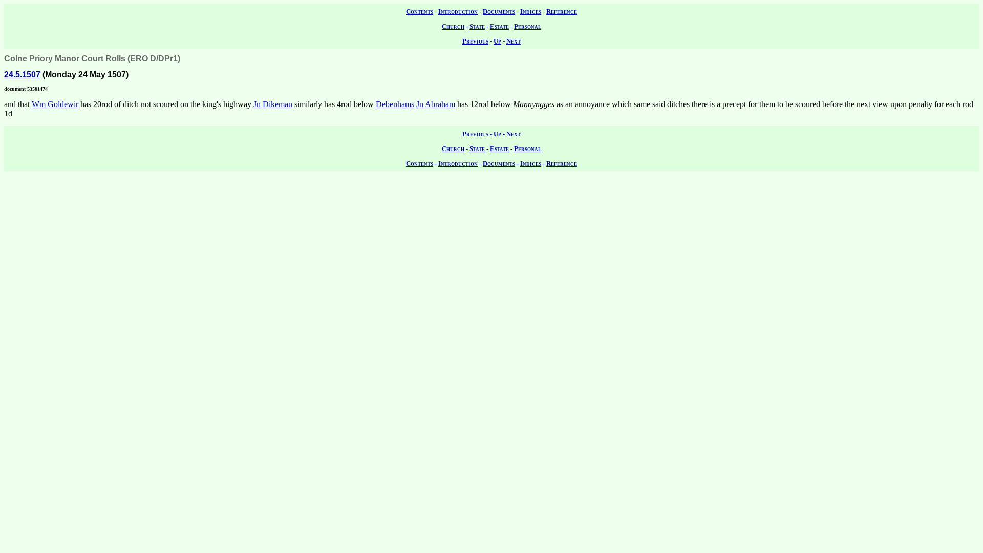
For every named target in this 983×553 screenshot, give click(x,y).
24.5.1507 (22, 74)
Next (513, 41)
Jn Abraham (435, 104)
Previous (475, 41)
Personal (527, 26)
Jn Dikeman (272, 104)
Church (453, 26)
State (477, 26)
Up (497, 41)
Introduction (458, 11)
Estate (499, 26)
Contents (419, 11)
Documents (499, 11)
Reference (561, 11)
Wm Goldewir (55, 104)
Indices (530, 11)
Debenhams (395, 104)
